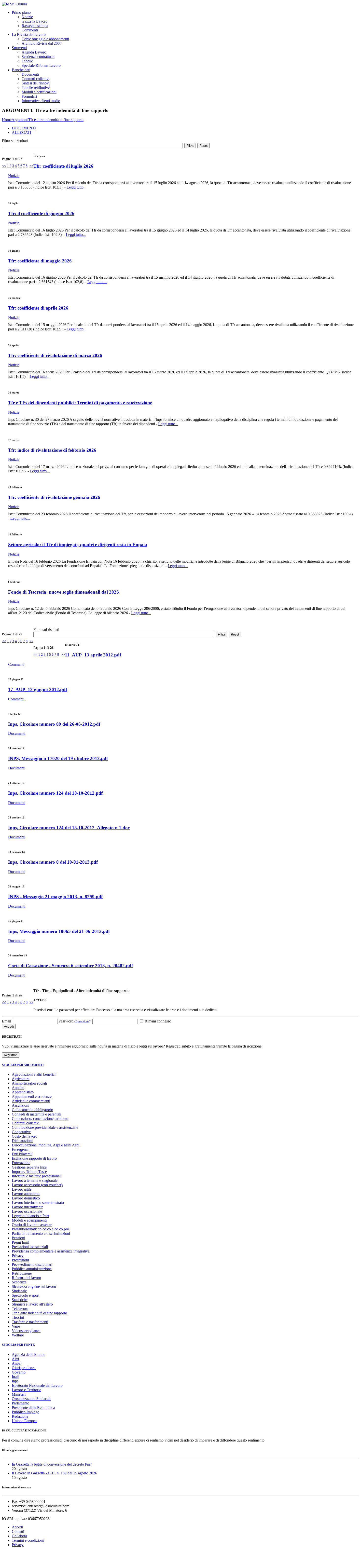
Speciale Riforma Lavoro (41, 65)
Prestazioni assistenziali (30, 1247)
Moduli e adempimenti (29, 1220)
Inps (15, 1381)
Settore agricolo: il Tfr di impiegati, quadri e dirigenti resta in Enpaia (77, 544)
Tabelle (27, 61)
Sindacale (19, 1291)
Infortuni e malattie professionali (37, 1176)
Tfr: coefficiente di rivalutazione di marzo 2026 (55, 355)
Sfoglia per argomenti (23, 1065)
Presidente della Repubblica (33, 1407)
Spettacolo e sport (25, 1295)
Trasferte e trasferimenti (30, 1322)
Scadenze (19, 1282)
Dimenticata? (82, 1021)
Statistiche (20, 1300)
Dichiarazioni (22, 1141)
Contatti (18, 1531)
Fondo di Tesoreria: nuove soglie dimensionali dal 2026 (63, 592)
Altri (15, 1359)
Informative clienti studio (41, 101)
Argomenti (20, 120)
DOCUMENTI (24, 128)
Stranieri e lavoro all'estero (32, 1304)
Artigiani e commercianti (31, 1101)
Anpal (16, 1363)
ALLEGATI (21, 132)
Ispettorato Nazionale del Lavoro (37, 1385)
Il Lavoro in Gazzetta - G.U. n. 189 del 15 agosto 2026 (54, 1473)
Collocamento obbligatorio (32, 1110)
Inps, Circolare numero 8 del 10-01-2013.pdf (53, 862)
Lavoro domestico (26, 1198)
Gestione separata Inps (29, 1167)
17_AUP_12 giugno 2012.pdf (37, 689)
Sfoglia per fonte (18, 1345)
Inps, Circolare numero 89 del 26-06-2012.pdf (54, 724)
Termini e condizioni (28, 1540)
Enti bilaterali (22, 1154)
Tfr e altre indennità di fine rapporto (55, 120)
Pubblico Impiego (25, 1412)
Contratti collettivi (35, 79)
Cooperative (21, 1132)
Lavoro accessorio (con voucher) (37, 1185)
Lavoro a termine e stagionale (34, 1180)
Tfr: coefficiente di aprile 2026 (38, 308)
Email (6, 1021)
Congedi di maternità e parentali (36, 1114)
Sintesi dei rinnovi (36, 83)
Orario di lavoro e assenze (32, 1225)
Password (74, 1021)
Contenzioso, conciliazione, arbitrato (40, 1118)
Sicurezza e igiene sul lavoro (34, 1286)
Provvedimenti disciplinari (32, 1264)
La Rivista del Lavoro (29, 34)
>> (31, 166)
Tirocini (18, 1317)
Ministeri (19, 1394)
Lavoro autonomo (26, 1194)
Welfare (18, 1335)
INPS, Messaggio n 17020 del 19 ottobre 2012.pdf (58, 758)
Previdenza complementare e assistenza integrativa (51, 1251)
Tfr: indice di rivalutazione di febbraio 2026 (52, 450)
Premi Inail (20, 1242)
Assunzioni (20, 1105)
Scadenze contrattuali (38, 56)
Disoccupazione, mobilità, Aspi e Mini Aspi (45, 1145)
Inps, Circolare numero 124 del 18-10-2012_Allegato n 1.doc (69, 827)
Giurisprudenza (24, 1368)
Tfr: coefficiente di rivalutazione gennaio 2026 (54, 497)
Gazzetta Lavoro (34, 21)
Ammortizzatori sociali (29, 1083)
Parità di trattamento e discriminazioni (41, 1233)
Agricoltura (20, 1079)
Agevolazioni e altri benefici (34, 1074)
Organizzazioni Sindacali (31, 1399)
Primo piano (21, 12)
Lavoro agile (21, 1189)
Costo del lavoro (24, 1136)
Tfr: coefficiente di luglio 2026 (63, 166)
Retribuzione (22, 1273)
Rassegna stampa (35, 26)
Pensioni (18, 1238)
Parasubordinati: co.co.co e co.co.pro (40, 1229)
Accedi (17, 1527)
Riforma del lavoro (26, 1278)
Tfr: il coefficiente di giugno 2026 (41, 213)
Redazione (20, 1416)
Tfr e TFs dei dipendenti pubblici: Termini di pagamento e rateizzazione (80, 402)
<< (4, 166)
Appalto (18, 1088)
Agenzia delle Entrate (28, 1354)
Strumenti (19, 48)
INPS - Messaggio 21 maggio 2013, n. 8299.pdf (55, 896)
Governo (19, 1372)
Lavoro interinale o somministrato (38, 1202)
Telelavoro (20, 1308)
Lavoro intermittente (27, 1207)
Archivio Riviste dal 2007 (42, 43)
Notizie (27, 17)
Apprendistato (23, 1092)
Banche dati (21, 70)
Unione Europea (24, 1421)
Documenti (30, 74)
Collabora (19, 1536)
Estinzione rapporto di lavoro (34, 1158)
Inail (15, 1376)
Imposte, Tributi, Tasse (29, 1172)
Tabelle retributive (36, 87)
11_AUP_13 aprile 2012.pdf (93, 654)
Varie (16, 1326)
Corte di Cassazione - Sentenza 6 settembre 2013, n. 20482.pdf (70, 965)
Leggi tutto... (76, 187)
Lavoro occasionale (27, 1211)
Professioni (20, 1260)
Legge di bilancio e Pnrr (30, 1216)
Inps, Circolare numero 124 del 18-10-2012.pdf (55, 793)
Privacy (18, 1255)
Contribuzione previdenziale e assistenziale (45, 1127)
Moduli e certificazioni (39, 92)
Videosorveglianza (26, 1331)
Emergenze (20, 1149)
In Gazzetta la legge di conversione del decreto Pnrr (52, 1464)
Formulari (29, 96)
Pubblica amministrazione (32, 1269)
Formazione (21, 1163)
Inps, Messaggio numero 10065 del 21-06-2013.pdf (59, 931)
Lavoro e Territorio (26, 1390)
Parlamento (20, 1403)
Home (7, 120)
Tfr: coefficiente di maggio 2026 (40, 260)
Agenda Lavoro (34, 52)
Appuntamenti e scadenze (32, 1096)
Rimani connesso (157, 1021)
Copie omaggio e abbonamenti (45, 39)
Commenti (30, 30)
